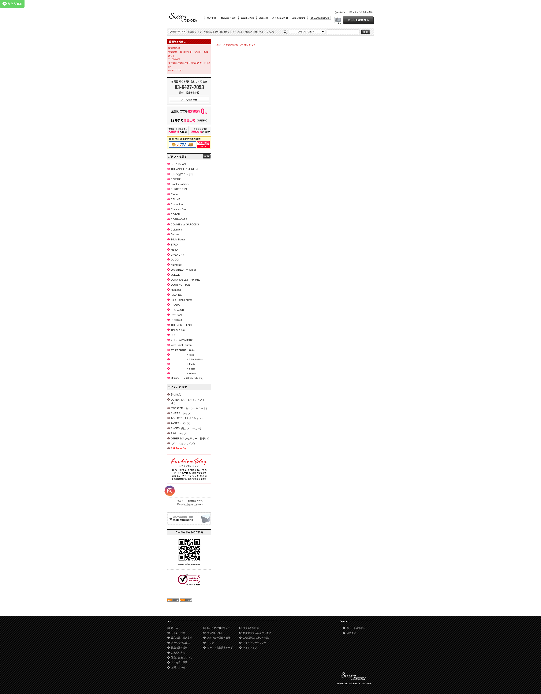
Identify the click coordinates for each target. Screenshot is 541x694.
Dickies (175, 234)
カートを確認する (356, 628)
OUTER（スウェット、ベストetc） (188, 401)
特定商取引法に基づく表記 (257, 632)
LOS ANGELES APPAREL (185, 279)
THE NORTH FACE (182, 325)
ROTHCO (176, 320)
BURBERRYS (179, 189)
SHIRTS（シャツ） (182, 413)
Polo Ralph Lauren (182, 300)
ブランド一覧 (178, 632)
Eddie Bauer (178, 239)
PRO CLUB (177, 309)
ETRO (174, 244)
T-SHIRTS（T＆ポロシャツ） (187, 418)
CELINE (175, 199)
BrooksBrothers (180, 184)
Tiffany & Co (178, 330)
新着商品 (176, 394)
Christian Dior (179, 209)
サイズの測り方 (251, 628)
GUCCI (175, 259)
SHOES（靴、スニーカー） (186, 428)
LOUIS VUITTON (180, 284)
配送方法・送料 (179, 647)
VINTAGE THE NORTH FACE (247, 31)
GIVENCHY (177, 254)
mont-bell (176, 289)
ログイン (351, 632)
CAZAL (270, 31)
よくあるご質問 (179, 662)
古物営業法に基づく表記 (256, 637)
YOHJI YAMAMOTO (182, 340)
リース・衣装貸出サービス (221, 647)
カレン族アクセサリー (183, 174)
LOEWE (175, 274)
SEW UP (176, 179)
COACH (175, 214)
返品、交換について (181, 657)
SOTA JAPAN (178, 164)
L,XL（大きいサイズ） (183, 443)
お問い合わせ (178, 667)
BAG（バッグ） (180, 433)
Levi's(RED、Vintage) (183, 269)
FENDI (174, 249)
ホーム (174, 628)
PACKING (176, 294)
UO (173, 335)
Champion (177, 204)
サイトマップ (250, 647)
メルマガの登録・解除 (218, 637)
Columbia (176, 229)
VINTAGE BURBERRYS (216, 31)
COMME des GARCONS (185, 224)
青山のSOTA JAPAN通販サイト (184, 18)
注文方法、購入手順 (181, 637)
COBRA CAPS (179, 219)
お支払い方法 (178, 652)
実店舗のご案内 (215, 632)
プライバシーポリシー (254, 642)
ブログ (210, 642)
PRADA (175, 304)
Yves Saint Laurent (181, 345)
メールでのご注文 (180, 642)
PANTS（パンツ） (181, 423)
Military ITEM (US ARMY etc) (187, 378)
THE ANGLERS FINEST (184, 169)
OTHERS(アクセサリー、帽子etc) (190, 438)
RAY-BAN (176, 315)
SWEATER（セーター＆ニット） (189, 408)
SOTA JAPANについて (218, 628)
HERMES (176, 264)
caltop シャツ (195, 31)
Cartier (175, 194)
